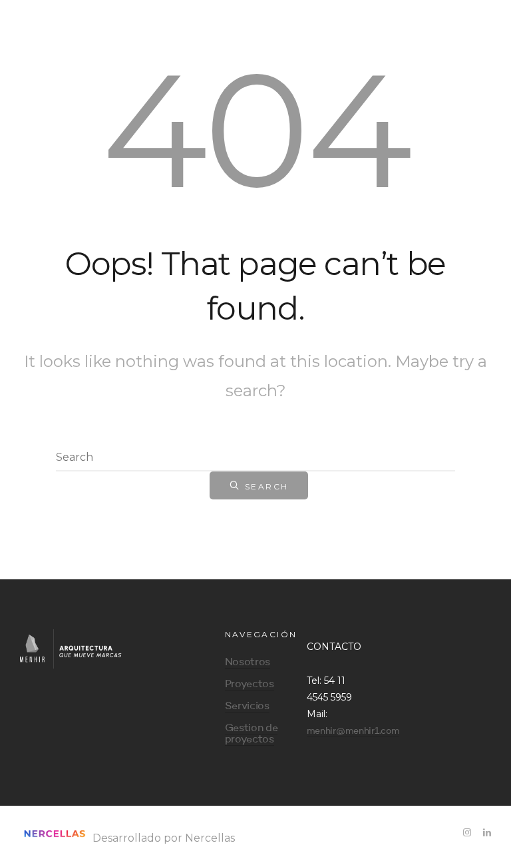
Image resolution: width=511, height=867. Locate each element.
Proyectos (249, 684)
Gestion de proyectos (251, 734)
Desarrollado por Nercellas (162, 838)
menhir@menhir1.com (353, 731)
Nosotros (247, 662)
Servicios (247, 706)
